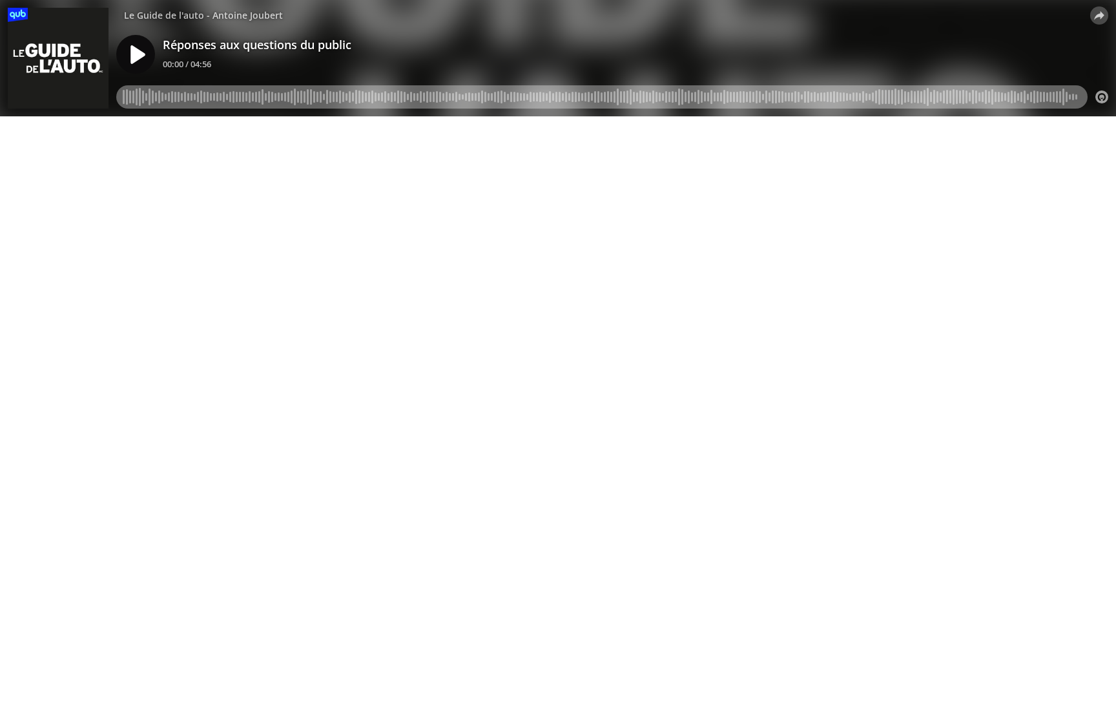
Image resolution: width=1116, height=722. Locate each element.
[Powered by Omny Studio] (1101, 96)
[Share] (1099, 15)
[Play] (135, 54)
